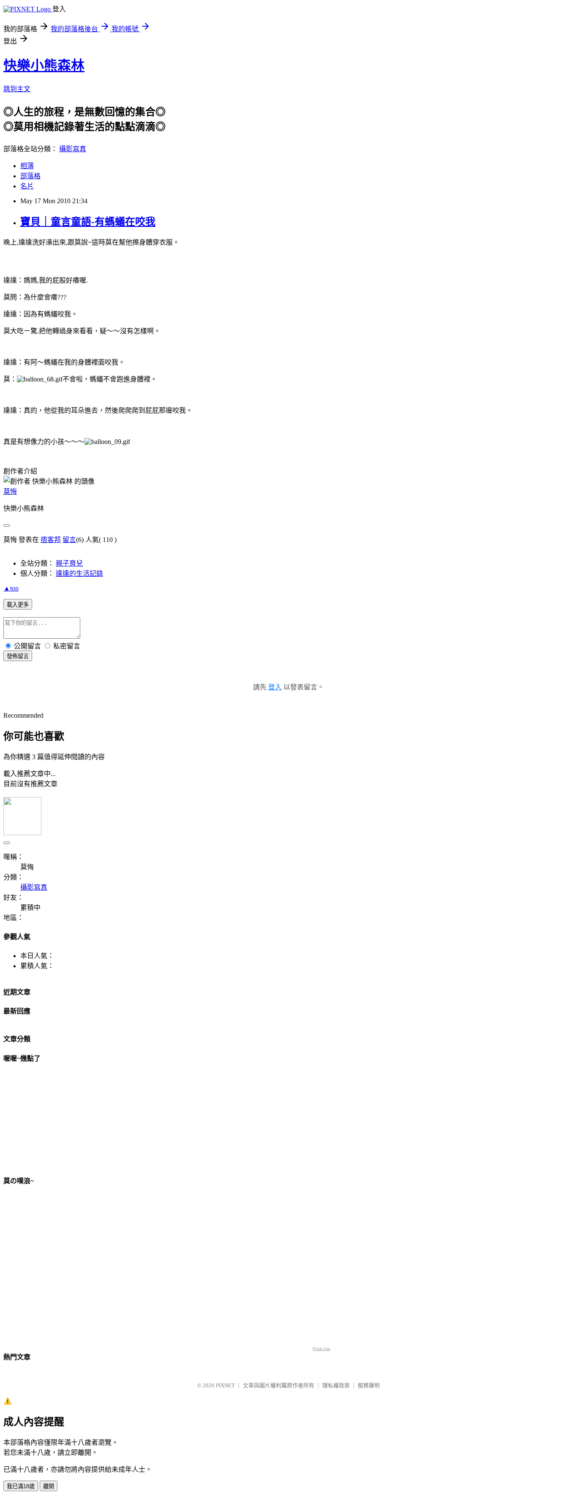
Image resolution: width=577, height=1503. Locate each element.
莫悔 (10, 491)
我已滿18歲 (21, 1486)
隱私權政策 (336, 1385)
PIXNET (225, 1385)
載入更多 (18, 605)
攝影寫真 (72, 148)
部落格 (30, 176)
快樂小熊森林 (43, 65)
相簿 (27, 165)
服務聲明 (369, 1385)
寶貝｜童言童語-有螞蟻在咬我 (87, 221)
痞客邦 (51, 539)
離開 (48, 1486)
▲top (11, 588)
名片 (27, 186)
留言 (69, 539)
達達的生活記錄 (79, 573)
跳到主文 (16, 89)
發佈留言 (18, 656)
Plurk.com (321, 1348)
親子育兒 (69, 563)
